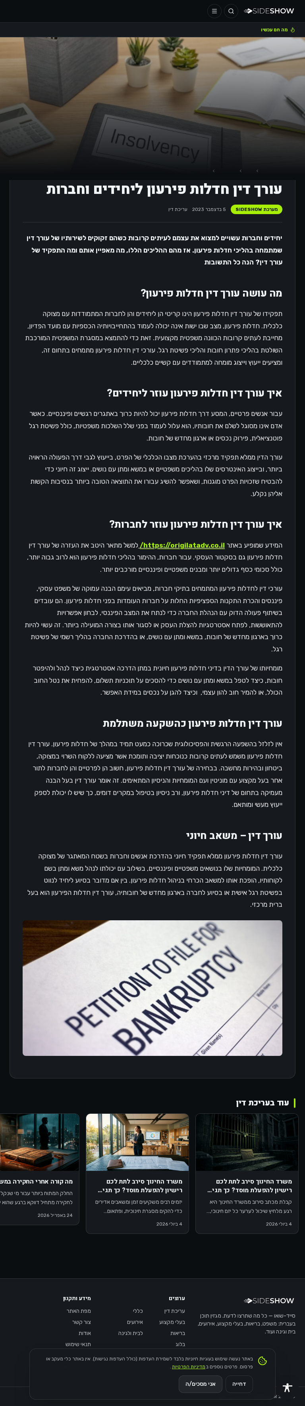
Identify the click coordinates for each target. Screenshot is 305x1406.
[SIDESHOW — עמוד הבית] (269, 11)
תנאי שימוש (78, 1344)
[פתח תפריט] (214, 11)
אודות (85, 1333)
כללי (138, 1311)
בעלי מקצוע (172, 1322)
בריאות (177, 1333)
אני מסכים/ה (200, 1384)
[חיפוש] (231, 11)
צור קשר (81, 1322)
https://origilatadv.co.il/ (182, 545)
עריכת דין (177, 209)
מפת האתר (79, 1311)
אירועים (135, 1322)
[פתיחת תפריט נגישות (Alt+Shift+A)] (287, 1388)
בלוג (180, 1344)
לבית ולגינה (130, 1333)
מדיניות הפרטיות (188, 1367)
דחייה (239, 1384)
